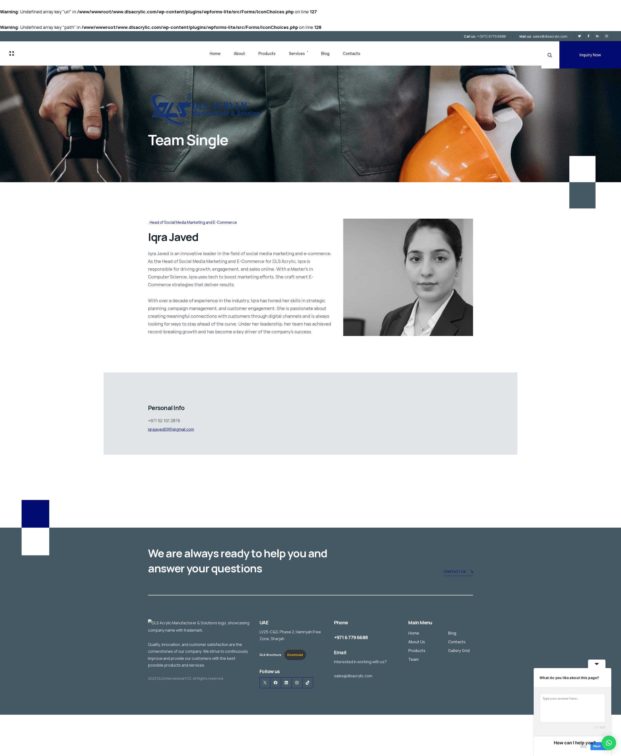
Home (215, 53)
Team (413, 659)
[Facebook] (588, 36)
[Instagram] (606, 36)
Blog (325, 53)
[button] (609, 743)
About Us (416, 641)
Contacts (351, 53)
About (239, 53)
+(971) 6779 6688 (491, 36)
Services (297, 53)
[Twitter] (579, 36)
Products (267, 53)
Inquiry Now (590, 55)
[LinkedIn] (597, 36)
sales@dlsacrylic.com (550, 36)
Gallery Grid (459, 650)
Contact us (455, 571)
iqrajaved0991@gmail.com (171, 429)
